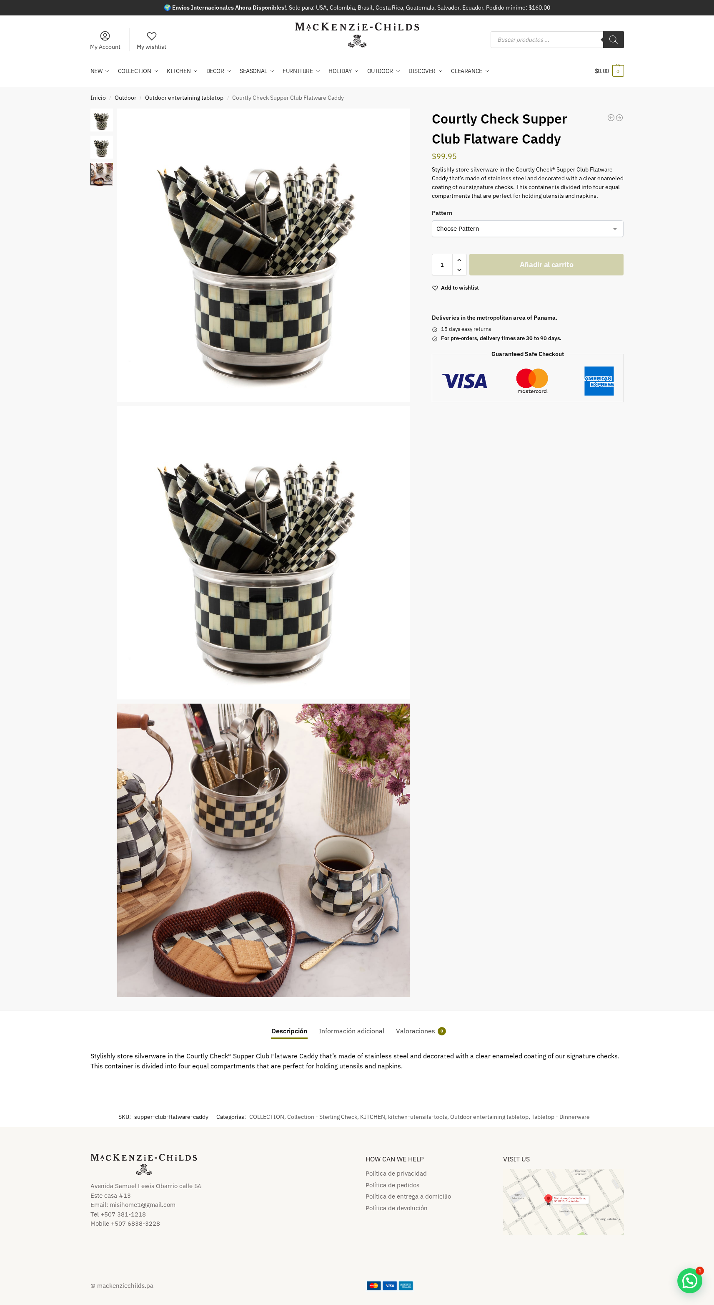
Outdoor (125, 97)
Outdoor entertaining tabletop (184, 97)
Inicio (98, 97)
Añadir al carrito (547, 265)
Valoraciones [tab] (419, 1031)
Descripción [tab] (289, 1031)
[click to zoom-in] (263, 255)
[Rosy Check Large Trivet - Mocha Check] (611, 118)
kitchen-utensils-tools (417, 1117)
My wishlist (151, 46)
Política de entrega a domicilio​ (408, 1196)
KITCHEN (372, 1117)
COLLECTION (266, 1117)
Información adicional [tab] (351, 1031)
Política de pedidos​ (392, 1185)
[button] (609, 71)
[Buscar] (613, 39)
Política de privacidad (396, 1173)
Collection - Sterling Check (322, 1117)
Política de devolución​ (397, 1208)
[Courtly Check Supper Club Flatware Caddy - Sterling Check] (619, 118)
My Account (105, 46)
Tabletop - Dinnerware (560, 1117)
